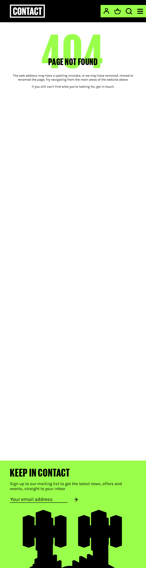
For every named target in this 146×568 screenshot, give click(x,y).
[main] (73, 235)
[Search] (129, 11)
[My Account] (106, 11)
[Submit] (76, 499)
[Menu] (140, 11)
